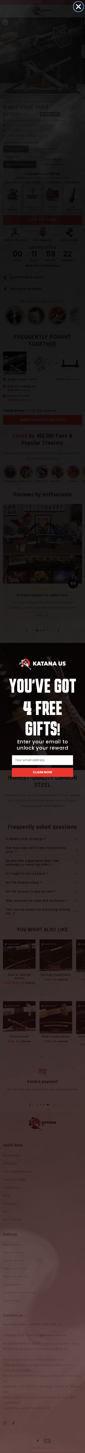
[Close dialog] (78, 7)
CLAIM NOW (42, 772)
